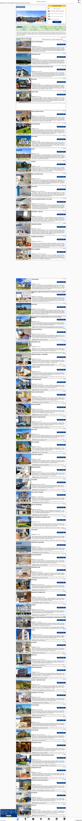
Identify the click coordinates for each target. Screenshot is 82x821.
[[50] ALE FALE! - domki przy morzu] (23, 685)
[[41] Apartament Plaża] (23, 572)
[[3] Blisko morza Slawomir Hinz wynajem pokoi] (23, 72)
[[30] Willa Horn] (23, 435)
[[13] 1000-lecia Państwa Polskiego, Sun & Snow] (23, 204)
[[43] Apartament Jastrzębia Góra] (23, 597)
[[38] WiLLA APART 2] (23, 535)
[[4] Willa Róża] (23, 84)
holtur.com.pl (41, 1)
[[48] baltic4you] (23, 660)
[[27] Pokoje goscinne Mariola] (23, 397)
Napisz (81, 820)
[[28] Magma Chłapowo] (23, 410)
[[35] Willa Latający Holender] (23, 497)
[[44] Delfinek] (23, 610)
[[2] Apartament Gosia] (23, 59)
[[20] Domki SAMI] (23, 309)
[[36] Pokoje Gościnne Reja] (23, 510)
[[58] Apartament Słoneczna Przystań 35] (23, 785)
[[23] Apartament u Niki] (23, 347)
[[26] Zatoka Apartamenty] (23, 384)
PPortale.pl (4, 820)
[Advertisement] (41, 269)
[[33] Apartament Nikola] (23, 472)
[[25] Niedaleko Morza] (23, 372)
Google (15, 809)
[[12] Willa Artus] (23, 192)
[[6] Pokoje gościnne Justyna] (23, 116)
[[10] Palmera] (23, 167)
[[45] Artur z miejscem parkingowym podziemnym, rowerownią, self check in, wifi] (23, 622)
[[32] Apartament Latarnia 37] (23, 460)
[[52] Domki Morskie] (23, 710)
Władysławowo (18, 42)
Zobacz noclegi (61, 44)
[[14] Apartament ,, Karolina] (23, 217)
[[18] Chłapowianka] (23, 284)
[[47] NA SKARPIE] (23, 647)
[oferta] (18, 51)
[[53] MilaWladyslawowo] (23, 723)
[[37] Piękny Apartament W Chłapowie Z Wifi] (23, 522)
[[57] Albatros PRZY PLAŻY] (23, 773)
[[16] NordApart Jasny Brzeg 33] (23, 242)
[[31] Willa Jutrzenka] (23, 447)
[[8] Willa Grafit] (23, 142)
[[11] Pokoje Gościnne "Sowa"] (23, 179)
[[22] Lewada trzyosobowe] (23, 334)
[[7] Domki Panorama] (23, 129)
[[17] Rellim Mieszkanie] (23, 254)
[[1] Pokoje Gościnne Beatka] (23, 47)
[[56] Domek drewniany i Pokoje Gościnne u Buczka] (23, 760)
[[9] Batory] (23, 154)
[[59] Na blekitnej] (23, 798)
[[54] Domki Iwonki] (23, 735)
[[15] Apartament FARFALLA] (23, 229)
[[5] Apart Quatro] (23, 97)
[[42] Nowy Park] (23, 585)
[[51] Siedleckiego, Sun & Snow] (23, 697)
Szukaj (57, 22)
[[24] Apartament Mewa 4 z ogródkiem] (23, 359)
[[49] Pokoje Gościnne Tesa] (23, 672)
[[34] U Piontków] (23, 485)
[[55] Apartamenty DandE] (23, 748)
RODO (6, 814)
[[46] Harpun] (23, 635)
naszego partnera (60, 327)
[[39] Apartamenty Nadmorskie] (23, 547)
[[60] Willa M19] (23, 810)
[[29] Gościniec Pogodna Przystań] (23, 422)
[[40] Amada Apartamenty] (23, 560)
